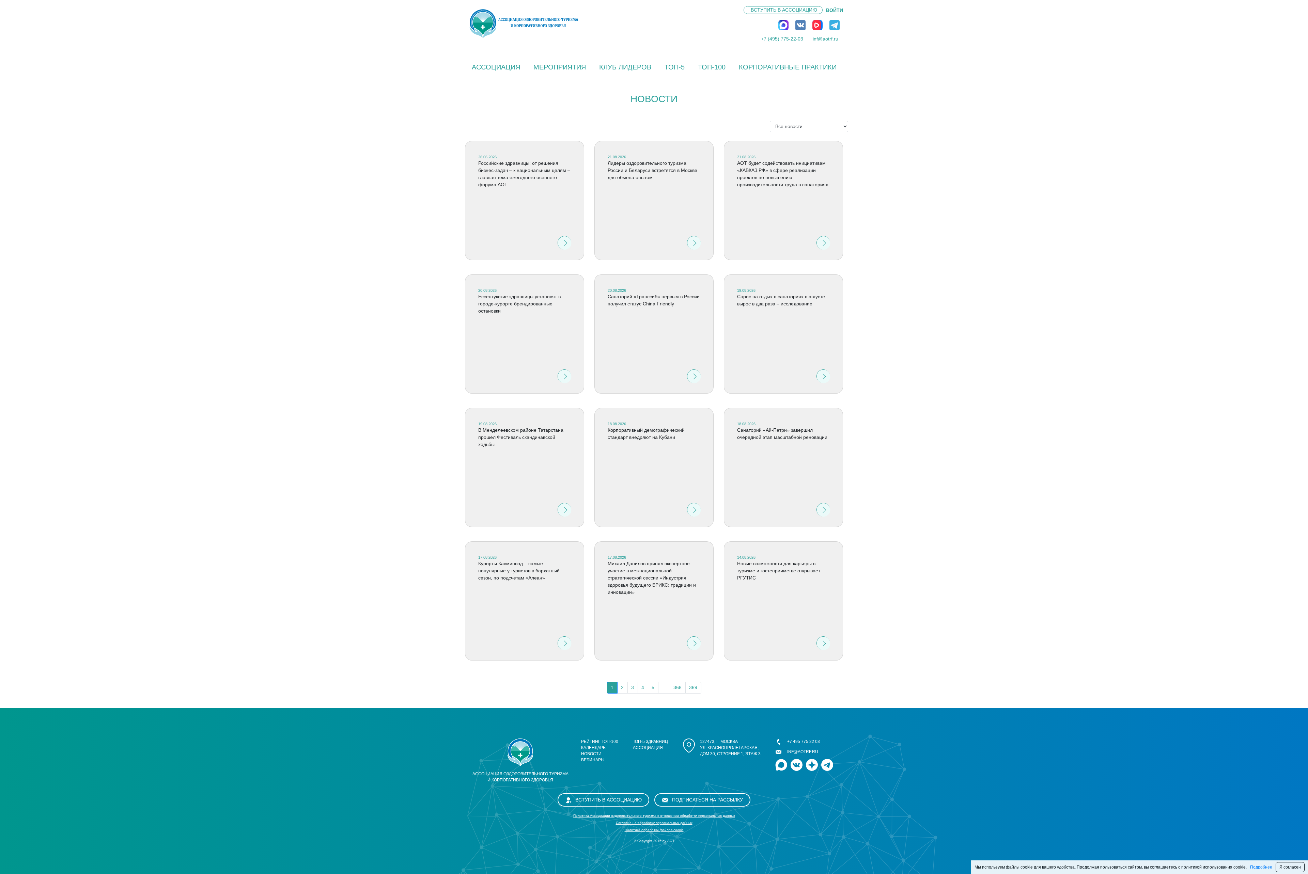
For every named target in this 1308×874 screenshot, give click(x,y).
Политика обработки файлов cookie (654, 830)
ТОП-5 (675, 67)
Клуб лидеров (625, 67)
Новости (591, 753)
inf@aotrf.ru (825, 39)
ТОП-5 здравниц (650, 741)
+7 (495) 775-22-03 (782, 39)
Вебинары (593, 760)
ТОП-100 (712, 67)
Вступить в (784, 10)
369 (693, 687)
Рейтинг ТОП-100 (599, 741)
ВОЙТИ (834, 10)
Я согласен (1290, 867)
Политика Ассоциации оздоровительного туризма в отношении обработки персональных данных (654, 815)
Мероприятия (559, 67)
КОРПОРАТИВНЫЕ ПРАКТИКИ (788, 67)
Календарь (593, 747)
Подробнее (1261, 867)
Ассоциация (496, 67)
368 (677, 687)
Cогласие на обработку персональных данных (654, 823)
